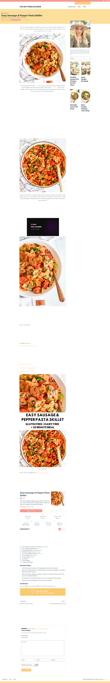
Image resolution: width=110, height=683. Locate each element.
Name (23, 660)
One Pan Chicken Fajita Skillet (26, 371)
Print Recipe (32, 510)
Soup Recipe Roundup (84, 79)
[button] (21, 19)
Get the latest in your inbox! (82, 3)
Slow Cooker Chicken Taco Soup (85, 108)
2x (61, 529)
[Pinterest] (108, 1)
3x (64, 529)
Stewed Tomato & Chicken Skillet (27, 368)
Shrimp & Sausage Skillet (25, 364)
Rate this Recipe (16, 19)
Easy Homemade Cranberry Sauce (58, 602)
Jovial (36, 85)
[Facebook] (103, 1)
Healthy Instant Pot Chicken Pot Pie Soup (74, 81)
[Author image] (2, 17)
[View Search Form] (89, 6)
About (84, 6)
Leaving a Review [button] (49, 593)
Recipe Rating (24, 635)
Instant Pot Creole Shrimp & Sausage (28, 345)
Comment (24, 642)
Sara (5, 17)
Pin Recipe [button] (55, 510)
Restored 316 (106, 679)
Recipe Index (71, 6)
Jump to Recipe (6, 19)
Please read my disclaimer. (43, 472)
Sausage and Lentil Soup (74, 107)
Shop (79, 6)
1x (59, 529)
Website (53, 660)
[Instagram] (106, 1)
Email (38, 660)
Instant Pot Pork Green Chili (26, 602)
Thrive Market (54, 87)
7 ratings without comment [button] (41, 628)
